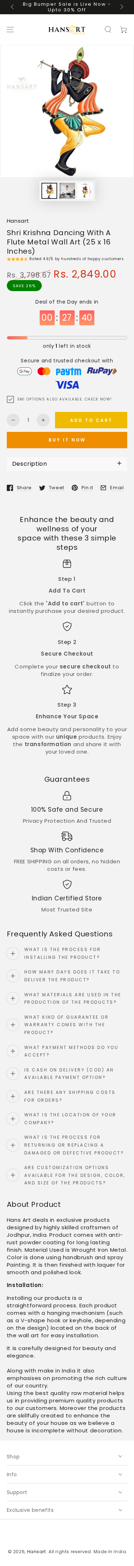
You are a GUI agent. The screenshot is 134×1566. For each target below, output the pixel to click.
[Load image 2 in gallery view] (67, 191)
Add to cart (91, 420)
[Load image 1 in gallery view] (49, 191)
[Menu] (10, 30)
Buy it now (67, 440)
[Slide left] (13, 7)
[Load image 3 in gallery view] (85, 191)
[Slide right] (121, 7)
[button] (108, 30)
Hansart (18, 220)
